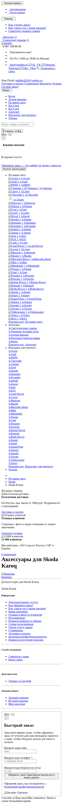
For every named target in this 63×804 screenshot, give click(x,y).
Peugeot (28, 275)
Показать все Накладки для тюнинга (30, 466)
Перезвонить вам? (19, 52)
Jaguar (26, 232)
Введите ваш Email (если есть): (22, 767)
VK (38, 64)
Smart (24, 295)
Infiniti (26, 229)
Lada (23, 242)
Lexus (25, 249)
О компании (8, 554)
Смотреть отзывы (11, 533)
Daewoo (29, 203)
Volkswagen (36, 312)
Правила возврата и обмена (24, 621)
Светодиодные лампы (22, 328)
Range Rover (37, 282)
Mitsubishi (32, 265)
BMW (25, 184)
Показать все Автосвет (22, 344)
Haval (25, 216)
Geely (25, 212)
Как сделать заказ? (19, 24)
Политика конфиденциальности (27, 636)
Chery (25, 191)
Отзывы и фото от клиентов (25, 614)
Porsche (28, 279)
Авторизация (17, 9)
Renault (28, 285)
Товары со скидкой (19, 681)
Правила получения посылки (25, 639)
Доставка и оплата (12, 511)
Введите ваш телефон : (18, 757)
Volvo (25, 315)
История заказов (18, 700)
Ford (23, 209)
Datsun (27, 206)
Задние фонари (17, 99)
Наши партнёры (18, 611)
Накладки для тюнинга (22, 115)
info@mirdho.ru (18, 64)
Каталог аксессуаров (14, 169)
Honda (26, 219)
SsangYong (34, 298)
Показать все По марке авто (25, 321)
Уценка (12, 118)
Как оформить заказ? (20, 605)
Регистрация (16, 12)
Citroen (18, 199)
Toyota (27, 308)
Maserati (29, 252)
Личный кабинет (18, 697)
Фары (13, 341)
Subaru (27, 302)
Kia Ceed (13, 105)
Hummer (30, 222)
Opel (23, 272)
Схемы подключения (20, 624)
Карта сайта (15, 659)
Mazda (26, 255)
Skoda (25, 292)
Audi (23, 181)
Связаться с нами (18, 656)
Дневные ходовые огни (23, 331)
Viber (32, 68)
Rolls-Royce (36, 288)
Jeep (22, 236)
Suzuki (27, 305)
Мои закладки (16, 703)
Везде (11, 96)
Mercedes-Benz (41, 259)
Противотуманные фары (24, 338)
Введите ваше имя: (15, 747)
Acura (25, 178)
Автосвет (14, 111)
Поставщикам (16, 617)
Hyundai (30, 226)
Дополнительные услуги (23, 602)
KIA (22, 239)
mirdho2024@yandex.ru (29, 80)
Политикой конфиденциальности (24, 786)
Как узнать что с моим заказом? (27, 27)
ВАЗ (23, 318)
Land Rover (35, 245)
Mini (23, 262)
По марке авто (17, 102)
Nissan (26, 269)
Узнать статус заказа (20, 627)
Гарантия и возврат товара (24, 31)
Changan (46, 188)
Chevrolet (31, 194)
